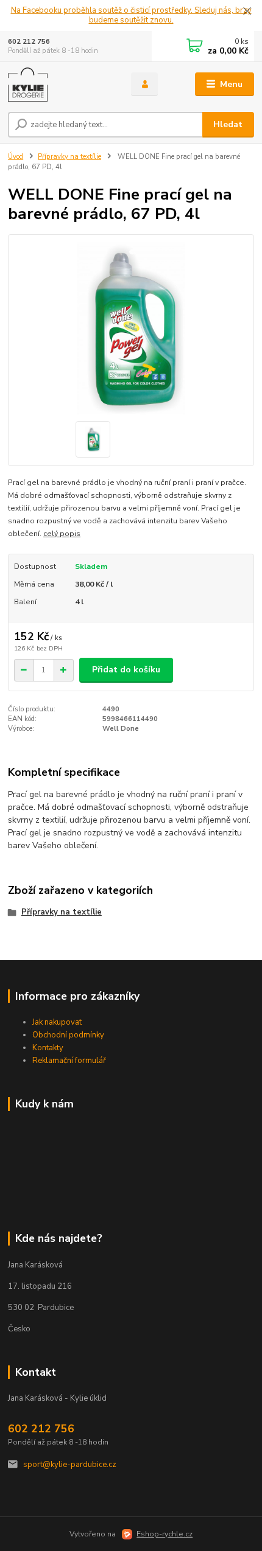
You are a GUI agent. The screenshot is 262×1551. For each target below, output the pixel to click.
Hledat (228, 124)
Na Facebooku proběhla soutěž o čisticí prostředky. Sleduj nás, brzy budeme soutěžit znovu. (131, 15)
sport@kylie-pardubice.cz (69, 1464)
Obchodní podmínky (68, 1035)
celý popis (61, 533)
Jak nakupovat (57, 1022)
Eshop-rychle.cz (164, 1534)
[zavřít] (247, 12)
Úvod (15, 156)
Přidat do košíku (126, 669)
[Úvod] (59, 85)
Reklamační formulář (69, 1060)
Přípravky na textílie (69, 156)
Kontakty (47, 1047)
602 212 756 (29, 41)
